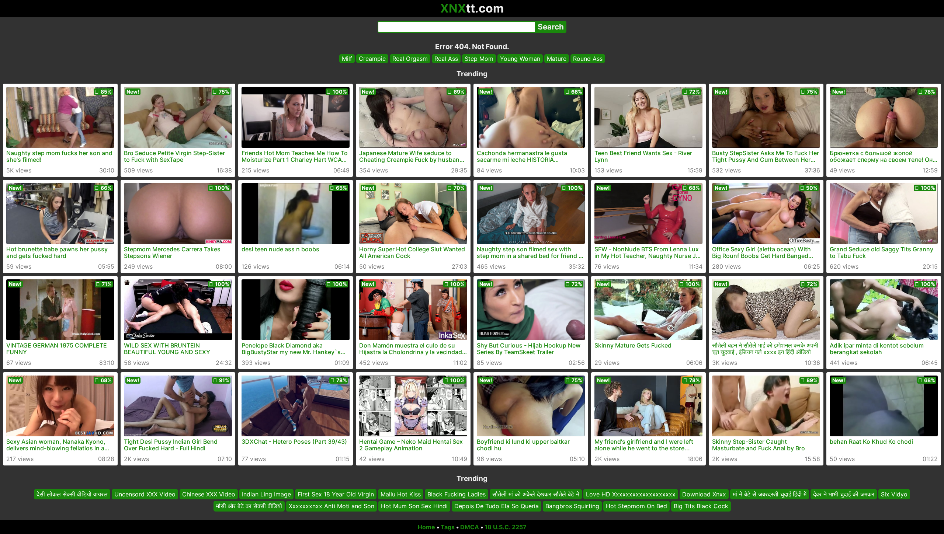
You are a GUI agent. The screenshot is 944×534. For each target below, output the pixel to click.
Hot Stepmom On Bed (636, 506)
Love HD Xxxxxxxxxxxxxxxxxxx (631, 494)
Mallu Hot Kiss (401, 494)
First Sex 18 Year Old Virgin (336, 494)
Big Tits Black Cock (701, 506)
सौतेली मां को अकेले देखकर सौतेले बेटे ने (535, 494)
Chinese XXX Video (208, 494)
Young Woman (520, 58)
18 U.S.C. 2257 (506, 527)
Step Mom (479, 58)
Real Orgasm (410, 58)
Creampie (372, 58)
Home (426, 527)
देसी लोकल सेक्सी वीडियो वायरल (72, 494)
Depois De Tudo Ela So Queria (496, 506)
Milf (347, 58)
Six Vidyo (894, 494)
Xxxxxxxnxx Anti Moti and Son (331, 506)
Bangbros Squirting (572, 506)
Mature (556, 58)
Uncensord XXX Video (145, 494)
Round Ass (588, 58)
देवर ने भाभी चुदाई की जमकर (843, 494)
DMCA (469, 527)
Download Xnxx (704, 494)
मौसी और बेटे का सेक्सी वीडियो (249, 506)
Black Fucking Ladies (456, 494)
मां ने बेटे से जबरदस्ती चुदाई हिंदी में (769, 494)
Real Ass (446, 58)
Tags (448, 527)
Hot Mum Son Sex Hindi (414, 506)
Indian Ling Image (266, 494)
